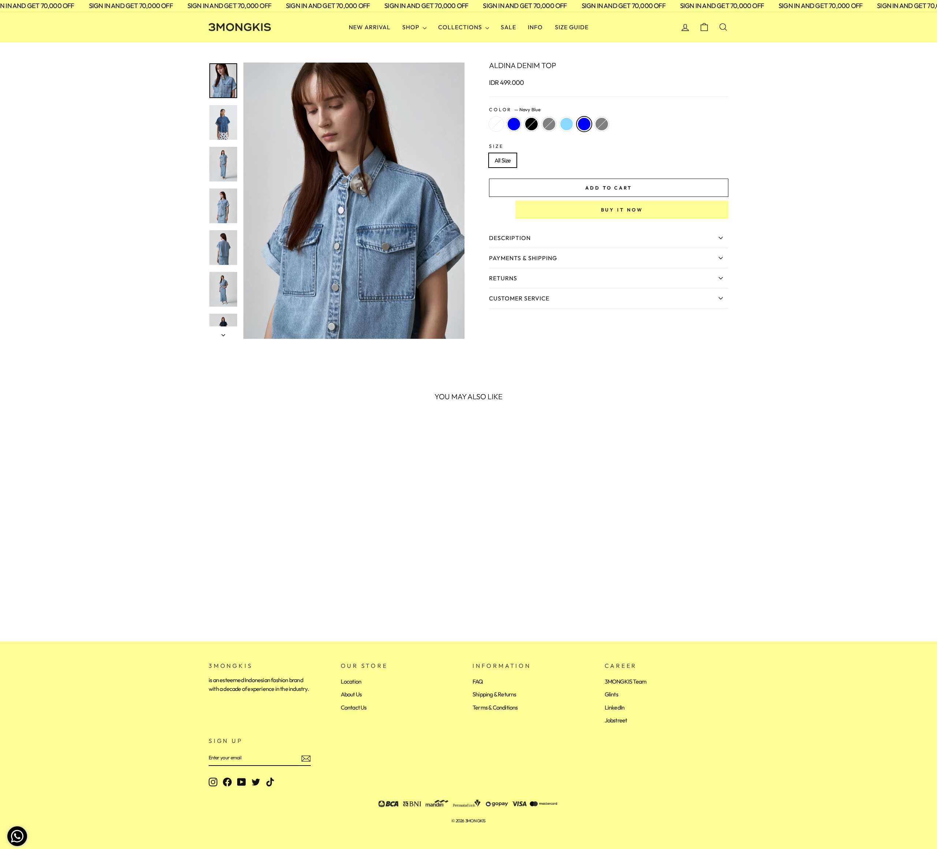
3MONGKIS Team (626, 681)
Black (531, 124)
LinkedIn (615, 707)
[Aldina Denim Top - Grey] (243, 598)
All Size (502, 160)
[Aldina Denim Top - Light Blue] (253, 598)
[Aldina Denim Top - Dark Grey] (272, 598)
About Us (351, 694)
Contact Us (354, 707)
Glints (611, 694)
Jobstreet (616, 720)
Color (515, 109)
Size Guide (572, 27)
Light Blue (566, 124)
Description (510, 238)
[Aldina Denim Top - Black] (233, 598)
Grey (549, 124)
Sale (508, 27)
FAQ (478, 681)
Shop (411, 27)
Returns (503, 278)
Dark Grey (601, 124)
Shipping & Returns (494, 694)
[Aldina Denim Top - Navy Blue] (263, 598)
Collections (461, 27)
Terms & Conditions (495, 707)
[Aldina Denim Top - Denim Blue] (223, 598)
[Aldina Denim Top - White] (213, 598)
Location (351, 681)
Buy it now (622, 210)
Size (496, 146)
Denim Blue (514, 124)
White (496, 124)
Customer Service (519, 298)
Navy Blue (584, 124)
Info (535, 27)
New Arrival (370, 27)
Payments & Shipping (523, 258)
